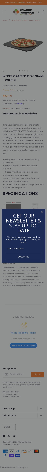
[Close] (42, 212)
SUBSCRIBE (23, 256)
